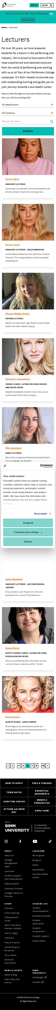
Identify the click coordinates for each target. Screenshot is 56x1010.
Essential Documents (10, 961)
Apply (34, 5)
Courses (9, 908)
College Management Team (11, 863)
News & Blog (11, 975)
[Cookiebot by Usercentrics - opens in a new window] (40, 466)
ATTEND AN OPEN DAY (14, 810)
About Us (9, 855)
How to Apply (11, 933)
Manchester (38, 869)
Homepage (38, 977)
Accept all (28, 522)
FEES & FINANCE (42, 783)
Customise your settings (26, 532)
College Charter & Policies (14, 895)
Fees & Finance (12, 942)
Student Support (41, 936)
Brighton (37, 860)
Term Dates (10, 955)
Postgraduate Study (11, 919)
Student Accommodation (41, 909)
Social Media (39, 941)
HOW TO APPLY (14, 783)
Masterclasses (12, 883)
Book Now (28, 20)
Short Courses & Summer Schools (13, 927)
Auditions (9, 938)
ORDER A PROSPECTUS (42, 801)
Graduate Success (14, 888)
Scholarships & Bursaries (12, 949)
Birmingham (39, 855)
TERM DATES (14, 792)
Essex (35, 865)
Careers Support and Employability (14, 877)
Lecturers (10, 871)
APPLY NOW (42, 810)
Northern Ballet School (41, 876)
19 (43, 765)
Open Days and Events (12, 981)
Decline (28, 541)
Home (4, 27)
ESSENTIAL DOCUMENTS (42, 792)
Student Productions (39, 930)
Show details (40, 513)
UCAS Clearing (12, 913)
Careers (37, 982)
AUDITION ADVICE (14, 801)
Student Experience (38, 922)
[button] (47, 5)
